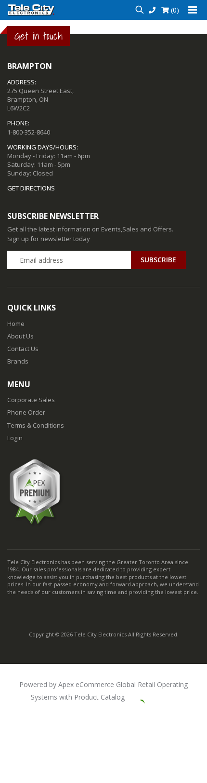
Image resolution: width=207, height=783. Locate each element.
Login (15, 437)
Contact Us (23, 348)
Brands (17, 361)
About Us (20, 336)
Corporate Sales (31, 399)
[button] (139, 9)
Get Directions (31, 188)
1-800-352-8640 (28, 132)
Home (16, 323)
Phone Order (26, 412)
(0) (174, 9)
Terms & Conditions (35, 425)
